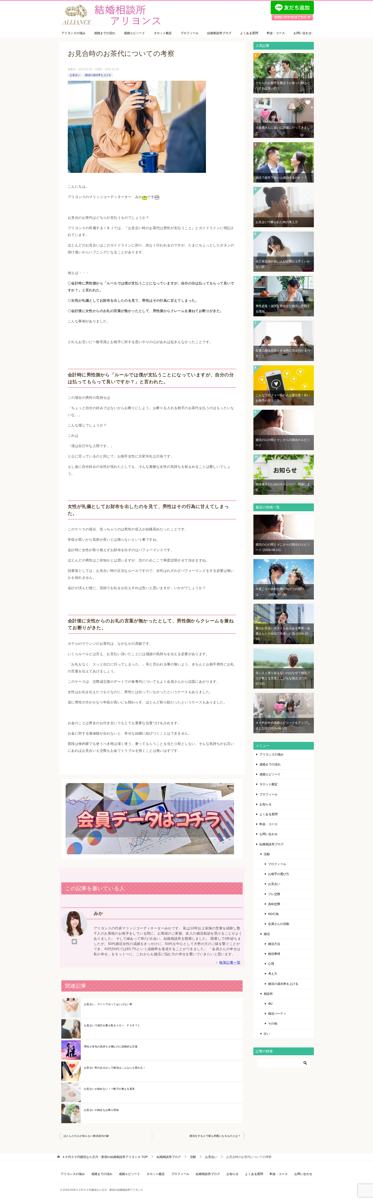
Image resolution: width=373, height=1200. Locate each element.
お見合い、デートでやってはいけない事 (108, 1004)
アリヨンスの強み (73, 33)
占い (267, 1033)
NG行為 (273, 914)
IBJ (270, 1003)
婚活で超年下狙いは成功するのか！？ (281, 177)
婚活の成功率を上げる (98, 75)
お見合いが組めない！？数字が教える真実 (109, 1088)
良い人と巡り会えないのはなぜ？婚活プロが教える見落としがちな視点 (283, 678)
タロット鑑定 (163, 33)
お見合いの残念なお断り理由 (101, 1110)
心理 (271, 963)
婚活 (267, 934)
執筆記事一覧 (229, 962)
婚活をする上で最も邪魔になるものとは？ (215, 1135)
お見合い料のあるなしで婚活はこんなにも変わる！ (114, 1067)
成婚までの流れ (104, 33)
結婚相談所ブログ (219, 33)
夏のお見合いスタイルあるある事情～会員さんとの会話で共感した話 (283, 633)
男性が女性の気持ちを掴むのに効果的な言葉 (111, 1046)
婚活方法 (274, 944)
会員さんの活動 (278, 924)
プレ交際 (274, 894)
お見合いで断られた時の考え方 (277, 222)
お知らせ (265, 804)
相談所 (268, 993)
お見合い (75, 75)
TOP (105, 1157)
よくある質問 (249, 33)
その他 (272, 1023)
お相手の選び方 (278, 874)
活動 (267, 854)
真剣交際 (274, 904)
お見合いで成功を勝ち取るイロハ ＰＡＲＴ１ (112, 1025)
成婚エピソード (134, 33)
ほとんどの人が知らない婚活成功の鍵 (86, 1135)
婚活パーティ (277, 1013)
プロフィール (189, 33)
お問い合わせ (303, 33)
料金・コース (276, 33)
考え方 (272, 973)
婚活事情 (274, 954)
